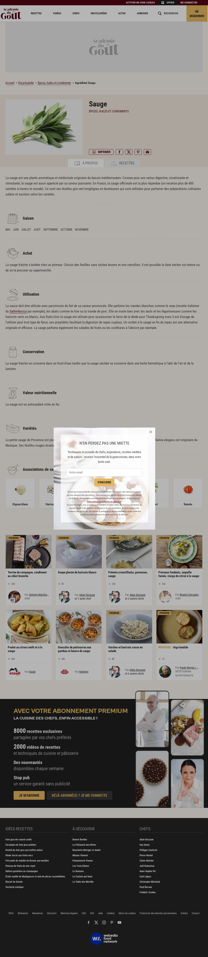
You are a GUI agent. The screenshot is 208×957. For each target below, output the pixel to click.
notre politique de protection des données (104, 501)
